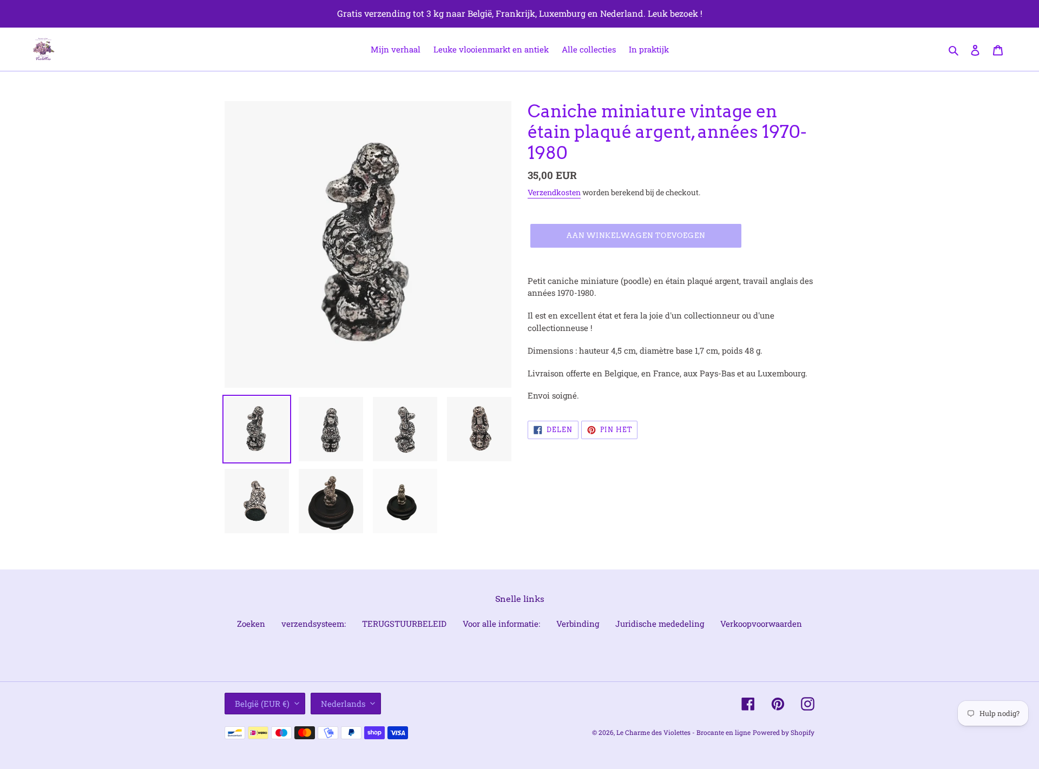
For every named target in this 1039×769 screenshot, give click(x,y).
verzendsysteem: (313, 623)
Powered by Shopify (783, 732)
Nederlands (343, 703)
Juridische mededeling (659, 623)
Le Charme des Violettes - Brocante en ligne (683, 732)
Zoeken (251, 623)
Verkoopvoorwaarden (761, 623)
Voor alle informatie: (501, 623)
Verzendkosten (554, 192)
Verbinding (577, 623)
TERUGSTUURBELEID (404, 623)
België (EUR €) (262, 703)
